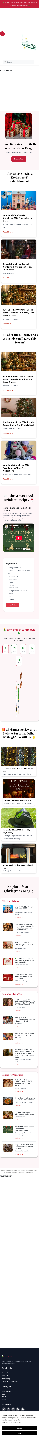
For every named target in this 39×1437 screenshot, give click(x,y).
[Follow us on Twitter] (4, 1409)
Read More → (8, 232)
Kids (3, 1394)
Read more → (19, 917)
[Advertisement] (19, 91)
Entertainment (7, 1391)
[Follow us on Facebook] (8, 1409)
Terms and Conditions (10, 1382)
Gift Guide (5, 1397)
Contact (5, 1376)
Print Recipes (13, 605)
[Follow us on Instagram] (13, 1409)
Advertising (6, 1379)
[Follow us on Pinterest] (18, 1409)
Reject (19, 1433)
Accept (19, 1428)
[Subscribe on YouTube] (23, 1409)
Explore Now (18, 159)
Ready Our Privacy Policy (13, 1422)
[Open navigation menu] (2, 33)
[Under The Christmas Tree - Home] (9, 1356)
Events (4, 1400)
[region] (19, 1424)
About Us (5, 1373)
